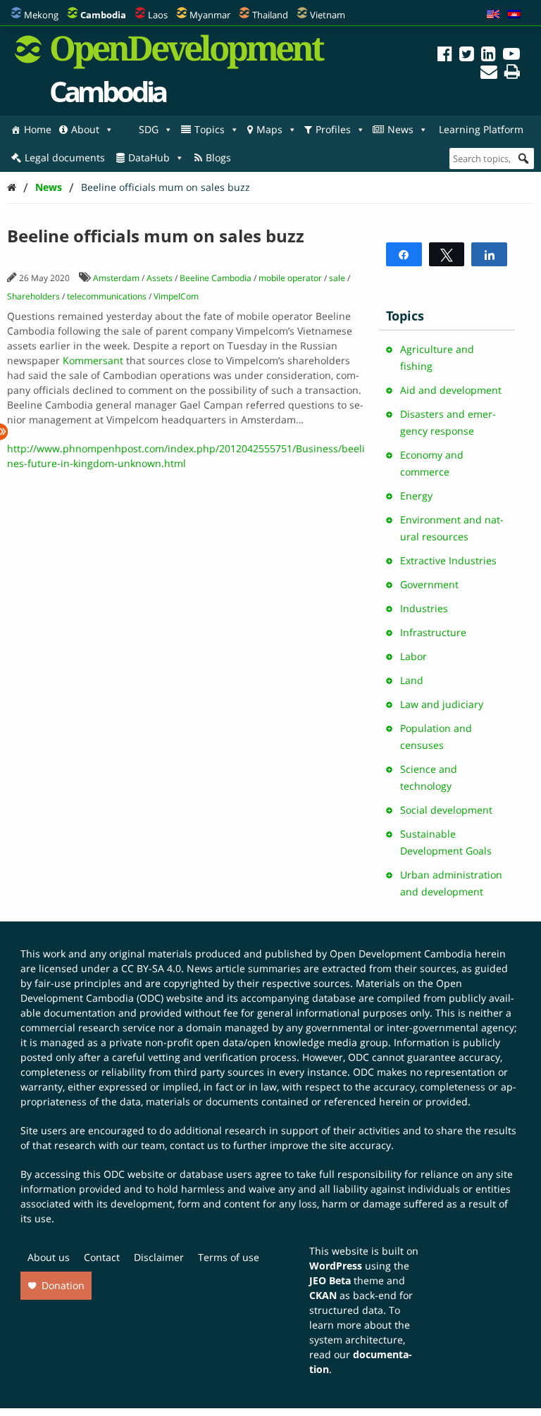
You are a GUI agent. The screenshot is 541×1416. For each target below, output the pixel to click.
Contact (102, 1257)
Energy (416, 495)
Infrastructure (433, 632)
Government (429, 584)
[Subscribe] (488, 73)
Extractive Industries (448, 560)
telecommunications (107, 296)
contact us (194, 1145)
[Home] (11, 187)
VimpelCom (176, 296)
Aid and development (451, 390)
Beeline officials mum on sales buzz (165, 187)
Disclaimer (159, 1257)
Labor (413, 656)
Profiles (333, 129)
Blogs (218, 157)
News (400, 129)
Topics (209, 129)
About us (48, 1257)
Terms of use (228, 1257)
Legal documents (65, 157)
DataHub (149, 157)
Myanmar (209, 14)
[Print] (512, 73)
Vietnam (327, 14)
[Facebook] (444, 56)
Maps (269, 129)
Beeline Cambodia (215, 278)
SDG (148, 129)
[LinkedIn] (488, 56)
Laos (158, 14)
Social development (446, 809)
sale (337, 278)
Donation (63, 1285)
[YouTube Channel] (511, 56)
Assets (160, 278)
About (85, 129)
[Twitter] (466, 56)
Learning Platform (481, 129)
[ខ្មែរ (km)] (514, 14)
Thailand (270, 14)
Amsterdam (116, 278)
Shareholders (33, 296)
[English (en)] (493, 14)
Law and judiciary (441, 704)
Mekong (41, 14)
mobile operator (290, 278)
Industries (424, 608)
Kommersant (93, 360)
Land (411, 680)
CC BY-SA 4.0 (151, 968)
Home (37, 129)
